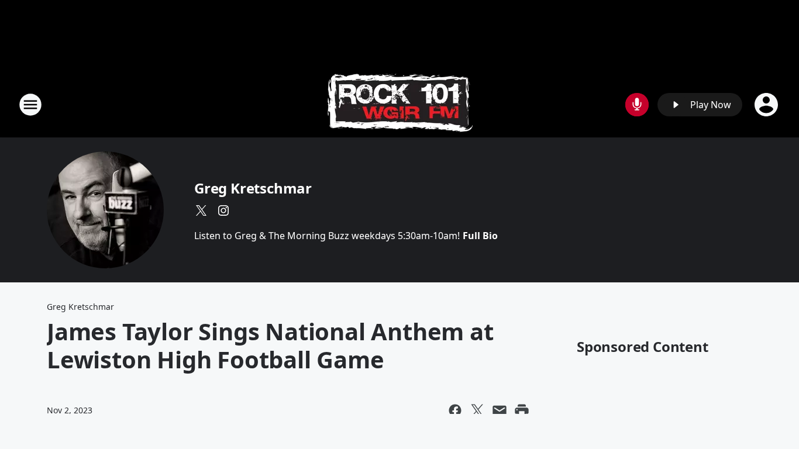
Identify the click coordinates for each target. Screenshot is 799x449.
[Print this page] (522, 410)
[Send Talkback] (637, 104)
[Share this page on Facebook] (455, 410)
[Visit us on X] (201, 210)
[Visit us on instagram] (223, 210)
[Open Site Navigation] (30, 104)
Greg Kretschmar (253, 188)
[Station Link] (400, 104)
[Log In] (767, 104)
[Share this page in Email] (499, 410)
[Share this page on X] (477, 410)
